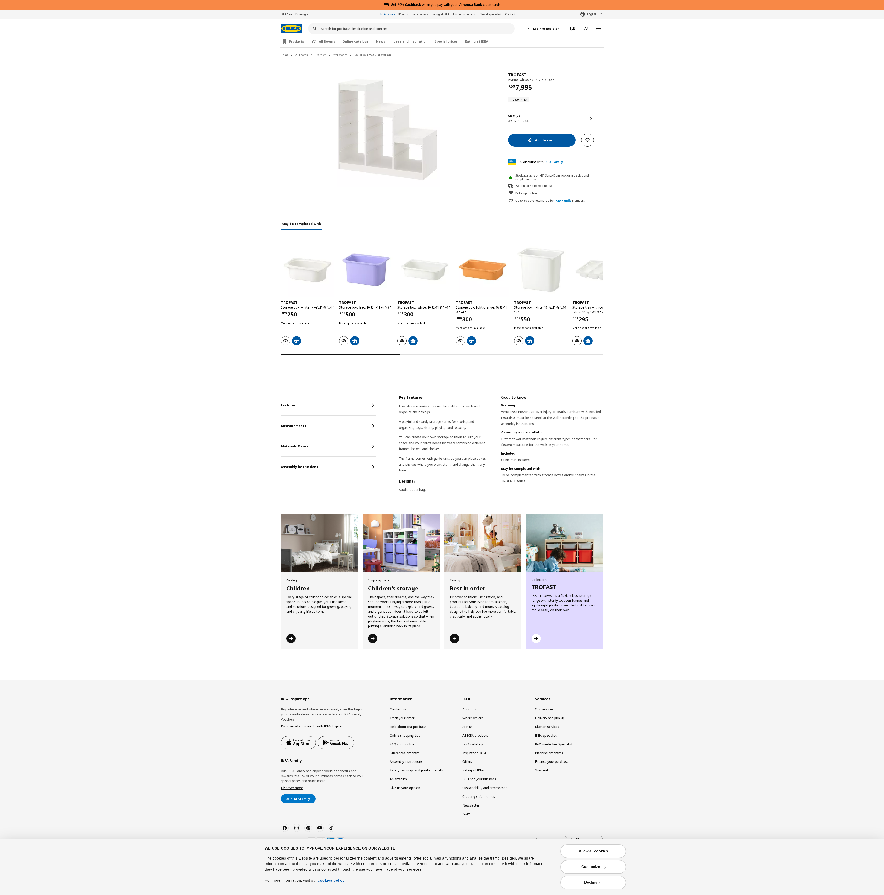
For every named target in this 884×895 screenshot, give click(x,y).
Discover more (292, 788)
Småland (541, 770)
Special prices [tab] (446, 41)
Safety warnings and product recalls (416, 770)
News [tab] (380, 41)
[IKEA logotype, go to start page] (291, 28)
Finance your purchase (552, 761)
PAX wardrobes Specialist (554, 744)
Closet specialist (490, 14)
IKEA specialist (546, 735)
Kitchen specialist (464, 14)
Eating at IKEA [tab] (476, 41)
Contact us (398, 709)
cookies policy (331, 880)
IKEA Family (387, 14)
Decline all (593, 882)
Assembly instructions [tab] (299, 467)
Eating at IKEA (440, 14)
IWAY (466, 814)
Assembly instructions (406, 761)
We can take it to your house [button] (533, 186)
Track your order (402, 718)
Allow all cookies (593, 851)
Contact (510, 14)
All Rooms (301, 54)
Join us (467, 726)
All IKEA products (475, 735)
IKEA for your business (413, 14)
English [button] (592, 14)
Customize (590, 867)
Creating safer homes (478, 796)
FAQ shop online (402, 744)
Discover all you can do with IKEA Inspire (311, 726)
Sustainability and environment (485, 788)
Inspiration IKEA (474, 753)
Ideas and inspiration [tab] (410, 41)
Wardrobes (340, 54)
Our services (544, 709)
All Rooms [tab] (327, 41)
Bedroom (320, 54)
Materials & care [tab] (294, 446)
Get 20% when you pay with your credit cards (445, 4)
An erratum (398, 779)
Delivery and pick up (550, 718)
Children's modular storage (373, 54)
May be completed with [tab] (301, 223)
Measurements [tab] (293, 426)
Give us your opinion (405, 788)
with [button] (540, 162)
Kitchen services (547, 726)
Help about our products (408, 726)
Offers (467, 761)
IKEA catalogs (472, 744)
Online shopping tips (405, 735)
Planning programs (549, 753)
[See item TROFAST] (307, 270)
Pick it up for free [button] (526, 193)
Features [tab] (288, 405)
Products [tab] (296, 41)
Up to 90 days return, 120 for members (550, 201)
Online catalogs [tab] (356, 41)
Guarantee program (404, 753)
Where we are (472, 718)
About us (469, 709)
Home (284, 54)
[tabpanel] (501, 446)
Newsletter (470, 805)
